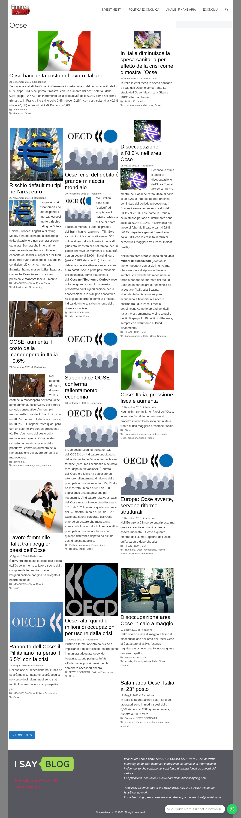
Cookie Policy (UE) (27, 787)
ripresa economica (142, 553)
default (17, 287)
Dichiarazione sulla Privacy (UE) (36, 780)
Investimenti (111, 9)
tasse (151, 437)
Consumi (129, 718)
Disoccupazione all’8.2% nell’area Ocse (140, 153)
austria (128, 661)
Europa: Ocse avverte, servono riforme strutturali (146, 505)
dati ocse (18, 113)
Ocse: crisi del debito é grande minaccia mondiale (92, 181)
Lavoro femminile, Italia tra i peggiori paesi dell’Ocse (30, 543)
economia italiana (23, 465)
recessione (150, 549)
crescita (73, 548)
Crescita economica (136, 434)
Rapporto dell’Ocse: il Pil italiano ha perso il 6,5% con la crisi (34, 653)
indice (82, 548)
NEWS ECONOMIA (135, 332)
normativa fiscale (157, 434)
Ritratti (39, 584)
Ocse (28, 113)
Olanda (124, 665)
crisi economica (133, 105)
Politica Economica (143, 9)
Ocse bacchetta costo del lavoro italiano (56, 75)
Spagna (161, 336)
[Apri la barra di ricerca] (227, 9)
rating (39, 287)
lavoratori (130, 722)
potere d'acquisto (153, 722)
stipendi (124, 726)
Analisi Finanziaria (181, 9)
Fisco (128, 430)
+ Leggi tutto (22, 735)
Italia (146, 336)
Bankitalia (130, 549)
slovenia (46, 465)
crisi (71, 316)
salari (167, 722)
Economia (210, 9)
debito (78, 316)
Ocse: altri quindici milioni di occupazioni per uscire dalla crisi (90, 627)
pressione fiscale (137, 437)
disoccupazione (133, 336)
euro (25, 287)
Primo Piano (43, 283)
